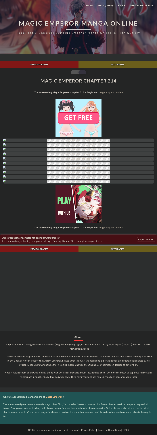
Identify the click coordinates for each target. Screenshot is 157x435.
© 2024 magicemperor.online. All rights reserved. (53, 429)
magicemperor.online (111, 92)
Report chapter (146, 239)
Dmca (121, 5)
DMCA (126, 429)
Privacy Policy (106, 5)
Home (89, 5)
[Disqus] (78, 290)
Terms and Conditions (142, 5)
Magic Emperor (54, 396)
